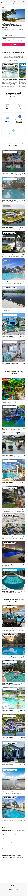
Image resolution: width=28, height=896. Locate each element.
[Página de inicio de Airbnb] (3, 7)
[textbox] (7, 40)
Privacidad (10, 889)
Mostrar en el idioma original (9, 3)
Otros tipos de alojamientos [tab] (8, 830)
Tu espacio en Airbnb (19, 7)
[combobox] (13, 35)
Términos (16, 889)
